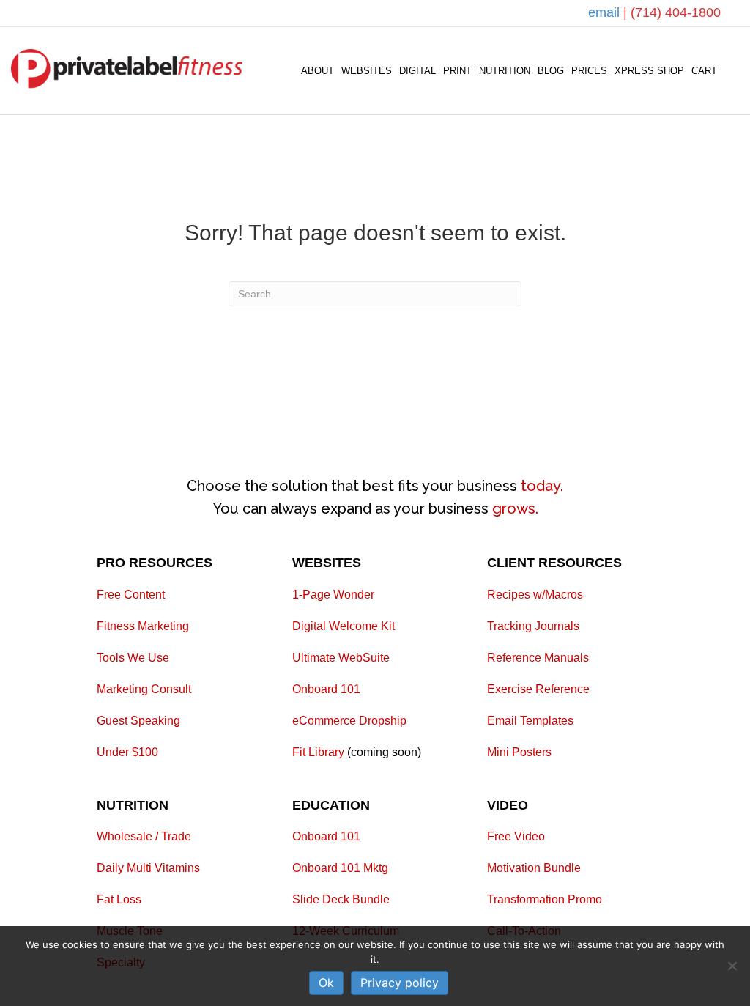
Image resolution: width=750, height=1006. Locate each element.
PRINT (457, 70)
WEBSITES (366, 70)
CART (704, 70)
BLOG (551, 70)
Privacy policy (399, 982)
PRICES (589, 70)
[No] (731, 965)
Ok (326, 982)
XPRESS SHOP (649, 70)
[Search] (730, 71)
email (605, 12)
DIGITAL (417, 70)
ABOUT (317, 70)
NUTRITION (504, 70)
